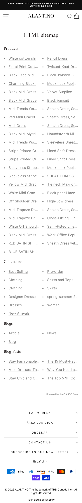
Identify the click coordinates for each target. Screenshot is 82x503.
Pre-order (55, 271)
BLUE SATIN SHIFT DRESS (30, 252)
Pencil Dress (57, 58)
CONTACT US (40, 442)
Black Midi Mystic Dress (28, 134)
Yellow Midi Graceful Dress (31, 184)
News (51, 333)
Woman (53, 305)
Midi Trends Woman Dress (30, 108)
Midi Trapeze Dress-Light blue (33, 209)
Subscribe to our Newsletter (40, 452)
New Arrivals (19, 313)
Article (14, 333)
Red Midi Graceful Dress (29, 117)
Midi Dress (17, 125)
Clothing (16, 280)
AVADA (63, 394)
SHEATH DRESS (60, 176)
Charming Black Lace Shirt (30, 83)
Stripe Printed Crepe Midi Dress (35, 151)
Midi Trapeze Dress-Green (30, 218)
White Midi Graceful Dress (30, 193)
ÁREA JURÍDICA (40, 422)
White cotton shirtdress (28, 58)
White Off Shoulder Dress (30, 226)
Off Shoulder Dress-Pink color (33, 201)
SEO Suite (72, 394)
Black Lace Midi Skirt (26, 75)
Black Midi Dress (22, 92)
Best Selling (18, 271)
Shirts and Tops (60, 280)
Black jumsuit (58, 100)
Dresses (15, 305)
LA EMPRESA (40, 412)
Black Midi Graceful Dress (30, 100)
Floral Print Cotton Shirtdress (33, 66)
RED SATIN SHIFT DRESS (29, 243)
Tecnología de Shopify (41, 499)
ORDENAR (40, 432)
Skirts (52, 288)
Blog (12, 341)
